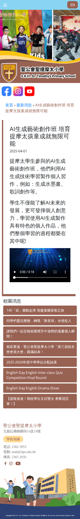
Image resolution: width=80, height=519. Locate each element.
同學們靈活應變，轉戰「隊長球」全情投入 (38, 320)
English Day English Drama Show (32, 388)
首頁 (9, 105)
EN (72, 5)
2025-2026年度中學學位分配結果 (31, 362)
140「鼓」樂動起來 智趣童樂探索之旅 (35, 310)
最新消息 (24, 105)
